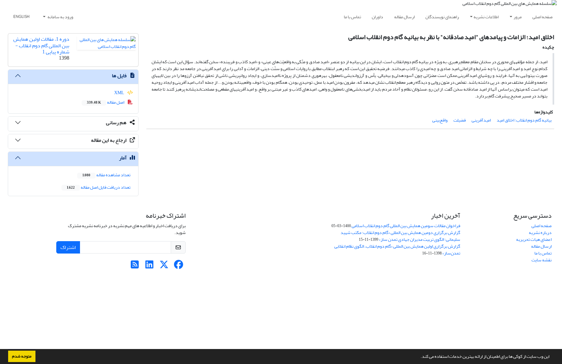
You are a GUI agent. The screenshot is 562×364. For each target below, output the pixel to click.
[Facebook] (179, 266)
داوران (377, 16)
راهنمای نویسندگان (442, 16)
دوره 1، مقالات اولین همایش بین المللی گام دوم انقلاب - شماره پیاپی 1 (41, 45)
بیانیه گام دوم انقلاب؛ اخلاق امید (524, 120)
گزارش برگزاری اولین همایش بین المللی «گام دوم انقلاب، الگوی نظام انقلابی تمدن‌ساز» (397, 249)
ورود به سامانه (60, 16)
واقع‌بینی (440, 120)
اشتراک (68, 247)
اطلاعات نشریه (486, 16)
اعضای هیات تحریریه (534, 239)
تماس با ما (352, 16)
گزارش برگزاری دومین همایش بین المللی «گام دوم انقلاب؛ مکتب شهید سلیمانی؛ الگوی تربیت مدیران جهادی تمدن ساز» (400, 236)
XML (119, 92)
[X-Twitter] (164, 266)
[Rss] (135, 266)
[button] (419, 357)
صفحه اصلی (542, 16)
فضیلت (459, 120)
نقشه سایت (541, 259)
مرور (518, 16)
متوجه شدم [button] (22, 356)
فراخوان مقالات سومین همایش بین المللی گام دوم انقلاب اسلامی (406, 225)
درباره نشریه (540, 232)
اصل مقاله (106, 102)
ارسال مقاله (404, 16)
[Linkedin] (149, 266)
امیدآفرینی (481, 120)
